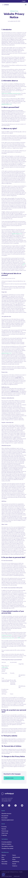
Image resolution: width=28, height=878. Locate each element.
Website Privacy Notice (7, 876)
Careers (14, 855)
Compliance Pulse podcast (7, 848)
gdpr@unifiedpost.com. (7, 104)
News (3, 857)
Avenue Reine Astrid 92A (7, 798)
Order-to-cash (5, 833)
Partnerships (4, 863)
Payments (4, 828)
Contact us (14, 865)
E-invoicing (4, 826)
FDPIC (19, 637)
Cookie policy (17, 876)
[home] (8, 4)
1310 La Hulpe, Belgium (7, 799)
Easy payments (5, 815)
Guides (3, 859)
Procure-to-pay (5, 831)
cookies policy (5, 667)
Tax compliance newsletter (7, 846)
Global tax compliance (6, 844)
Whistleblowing (15, 861)
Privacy (13, 859)
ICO (23, 264)
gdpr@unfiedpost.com (6, 353)
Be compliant (4, 817)
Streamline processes (6, 813)
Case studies (4, 861)
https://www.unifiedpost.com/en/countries (11, 93)
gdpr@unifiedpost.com (17, 233)
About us (4, 855)
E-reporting (4, 835)
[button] (24, 1)
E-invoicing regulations (7, 842)
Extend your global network (8, 819)
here (24, 263)
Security (14, 863)
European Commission (7, 635)
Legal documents (16, 857)
